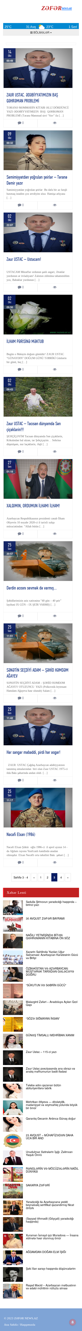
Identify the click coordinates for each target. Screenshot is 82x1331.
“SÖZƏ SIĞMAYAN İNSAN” (43, 1018)
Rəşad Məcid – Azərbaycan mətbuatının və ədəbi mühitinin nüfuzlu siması (51, 1286)
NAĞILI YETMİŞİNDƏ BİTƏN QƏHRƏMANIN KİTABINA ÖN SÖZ (48, 936)
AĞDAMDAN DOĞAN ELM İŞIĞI (46, 1252)
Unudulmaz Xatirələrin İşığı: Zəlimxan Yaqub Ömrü (49, 1153)
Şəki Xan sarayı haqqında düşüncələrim (51, 1268)
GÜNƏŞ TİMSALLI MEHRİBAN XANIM (50, 1035)
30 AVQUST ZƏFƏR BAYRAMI (45, 918)
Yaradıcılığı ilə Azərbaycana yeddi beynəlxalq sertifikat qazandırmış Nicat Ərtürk (50, 1205)
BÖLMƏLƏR (41, 32)
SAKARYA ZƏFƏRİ (38, 1185)
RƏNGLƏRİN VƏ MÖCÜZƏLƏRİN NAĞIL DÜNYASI (52, 1169)
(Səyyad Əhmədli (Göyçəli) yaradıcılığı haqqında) (50, 1219)
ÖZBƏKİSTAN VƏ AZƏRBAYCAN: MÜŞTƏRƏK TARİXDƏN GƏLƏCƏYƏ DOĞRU (50, 971)
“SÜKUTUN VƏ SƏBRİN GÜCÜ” (46, 985)
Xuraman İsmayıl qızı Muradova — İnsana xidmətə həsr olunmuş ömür (52, 1236)
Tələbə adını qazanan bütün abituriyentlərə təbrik (43, 1086)
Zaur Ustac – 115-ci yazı (41, 1052)
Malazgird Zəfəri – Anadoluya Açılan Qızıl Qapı (51, 1003)
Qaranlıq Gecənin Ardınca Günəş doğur (51, 1118)
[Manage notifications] (72, 1322)
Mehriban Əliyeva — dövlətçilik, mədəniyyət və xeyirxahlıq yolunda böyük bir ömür (51, 1105)
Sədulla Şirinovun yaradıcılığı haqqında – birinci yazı (51, 903)
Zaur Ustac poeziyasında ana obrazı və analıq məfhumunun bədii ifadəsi (50, 1069)
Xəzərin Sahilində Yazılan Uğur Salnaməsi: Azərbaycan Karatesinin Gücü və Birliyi (52, 955)
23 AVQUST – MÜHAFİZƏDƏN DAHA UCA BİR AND (49, 1136)
